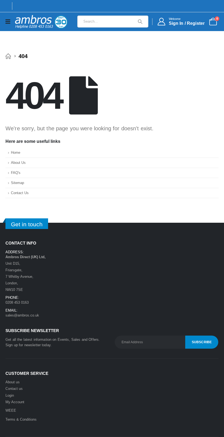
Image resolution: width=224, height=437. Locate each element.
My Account (14, 402)
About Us (18, 163)
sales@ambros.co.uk (22, 315)
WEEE (10, 410)
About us (12, 382)
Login (9, 395)
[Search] (140, 21)
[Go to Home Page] (8, 56)
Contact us (14, 389)
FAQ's (15, 173)
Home (15, 153)
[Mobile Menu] (9, 21)
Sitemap (17, 183)
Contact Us (20, 193)
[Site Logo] (41, 21)
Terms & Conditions (21, 419)
